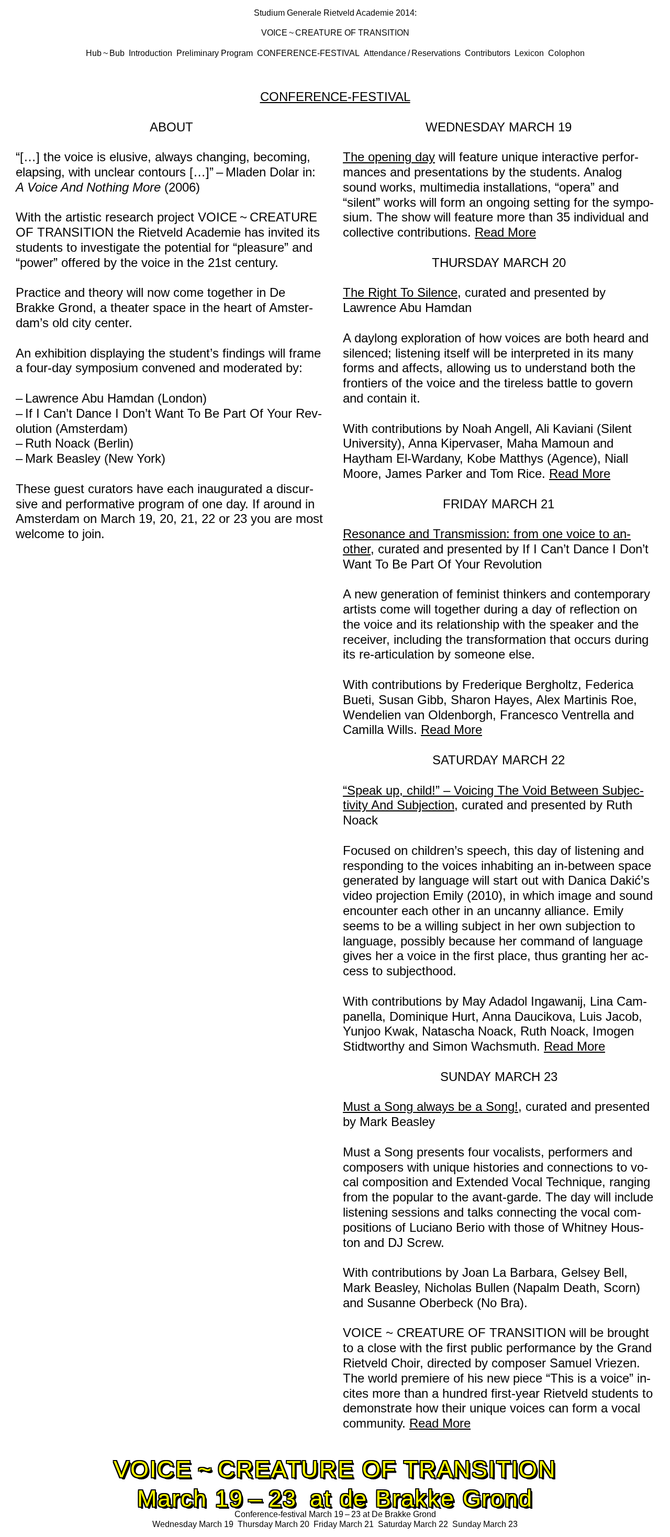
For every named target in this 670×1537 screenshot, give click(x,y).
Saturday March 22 (413, 1524)
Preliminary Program (214, 53)
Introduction (150, 53)
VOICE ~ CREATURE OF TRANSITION (335, 32)
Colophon (566, 53)
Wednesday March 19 (192, 1524)
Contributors (487, 53)
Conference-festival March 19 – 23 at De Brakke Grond (335, 1514)
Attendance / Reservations (412, 53)
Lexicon (529, 53)
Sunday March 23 (485, 1524)
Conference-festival (308, 53)
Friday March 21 (344, 1524)
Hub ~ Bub (105, 53)
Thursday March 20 (273, 1524)
